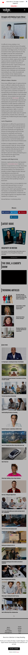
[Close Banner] (26, 1)
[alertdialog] (14, 4)
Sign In (17, 652)
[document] (14, 327)
